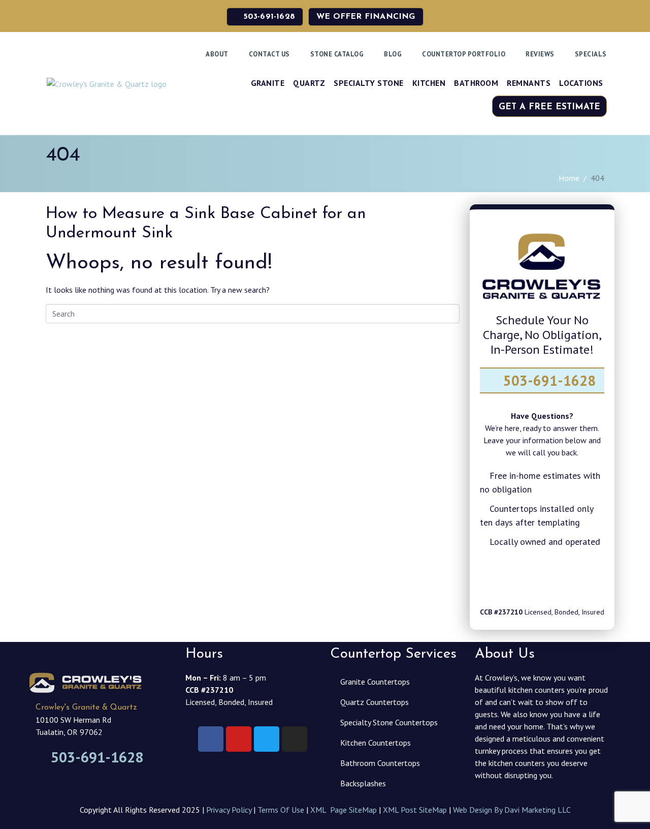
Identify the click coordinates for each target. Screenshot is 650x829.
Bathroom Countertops (380, 763)
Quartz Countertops (374, 702)
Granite (268, 83)
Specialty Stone (369, 83)
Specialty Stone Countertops (389, 722)
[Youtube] (585, 579)
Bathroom (476, 83)
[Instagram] (556, 579)
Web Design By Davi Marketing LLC (512, 810)
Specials (591, 54)
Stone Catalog (337, 54)
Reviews (540, 54)
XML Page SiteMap (343, 810)
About (217, 54)
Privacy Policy (228, 810)
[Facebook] (499, 579)
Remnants (528, 83)
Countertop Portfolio (463, 54)
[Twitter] (527, 579)
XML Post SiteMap (415, 810)
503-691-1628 (548, 380)
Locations (581, 83)
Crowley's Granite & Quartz (86, 707)
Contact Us (269, 54)
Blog (393, 54)
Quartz (309, 83)
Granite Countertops (375, 682)
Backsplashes (363, 783)
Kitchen (429, 83)
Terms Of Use (280, 810)
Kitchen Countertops (375, 743)
